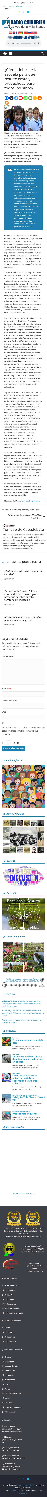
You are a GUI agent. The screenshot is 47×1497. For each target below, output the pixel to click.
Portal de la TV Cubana (13, 1407)
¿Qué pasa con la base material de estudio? (23, 573)
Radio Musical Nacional (13, 1313)
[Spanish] (11, 32)
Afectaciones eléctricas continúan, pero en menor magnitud (23, 619)
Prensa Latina (9, 1380)
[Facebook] (7, 98)
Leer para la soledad (17, 6)
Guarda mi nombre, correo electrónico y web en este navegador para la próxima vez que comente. (23, 731)
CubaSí (7, 1389)
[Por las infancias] (23, 766)
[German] (20, 32)
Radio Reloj (8, 1295)
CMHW (7, 1328)
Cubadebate (9, 1361)
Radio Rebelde (9, 1290)
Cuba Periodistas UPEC (13, 1393)
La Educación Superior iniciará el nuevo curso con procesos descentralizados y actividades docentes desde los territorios (22, 1003)
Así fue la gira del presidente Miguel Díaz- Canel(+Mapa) (25, 516)
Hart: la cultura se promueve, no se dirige (22, 509)
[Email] (30, 98)
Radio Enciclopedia (11, 1308)
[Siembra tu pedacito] (23, 942)
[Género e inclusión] (23, 867)
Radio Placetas (10, 1341)
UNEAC (7, 1398)
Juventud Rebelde (11, 1366)
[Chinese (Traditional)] (36, 32)
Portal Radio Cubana (12, 1286)
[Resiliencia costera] (23, 899)
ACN (6, 1384)
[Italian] (23, 32)
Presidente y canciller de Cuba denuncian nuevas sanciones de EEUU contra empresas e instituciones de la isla (23, 1013)
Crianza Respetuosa (30, 501)
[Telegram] (16, 98)
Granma (7, 1357)
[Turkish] (32, 32)
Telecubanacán (10, 1412)
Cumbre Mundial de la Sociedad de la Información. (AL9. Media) (23, 1231)
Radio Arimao (9, 1337)
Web (4, 712)
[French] (17, 32)
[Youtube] (21, 98)
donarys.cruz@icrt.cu (12, 1450)
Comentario (8, 656)
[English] (14, 32)
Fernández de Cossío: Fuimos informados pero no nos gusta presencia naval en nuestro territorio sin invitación (21, 595)
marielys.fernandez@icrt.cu (14, 1458)
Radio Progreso (10, 1304)
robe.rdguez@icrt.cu (12, 1469)
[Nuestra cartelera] (23, 978)
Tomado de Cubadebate (25, 93)
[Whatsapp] (25, 98)
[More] (7, 103)
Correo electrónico (11, 700)
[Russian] (29, 32)
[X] (11, 98)
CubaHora (8, 1402)
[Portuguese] (26, 32)
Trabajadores (9, 1371)
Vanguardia (8, 1375)
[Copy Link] (35, 98)
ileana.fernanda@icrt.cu (13, 1432)
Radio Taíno (9, 1299)
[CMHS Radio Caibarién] (5, 53)
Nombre (6, 688)
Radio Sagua (9, 1332)
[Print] (39, 98)
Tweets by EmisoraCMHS (23, 1193)
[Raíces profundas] (23, 820)
